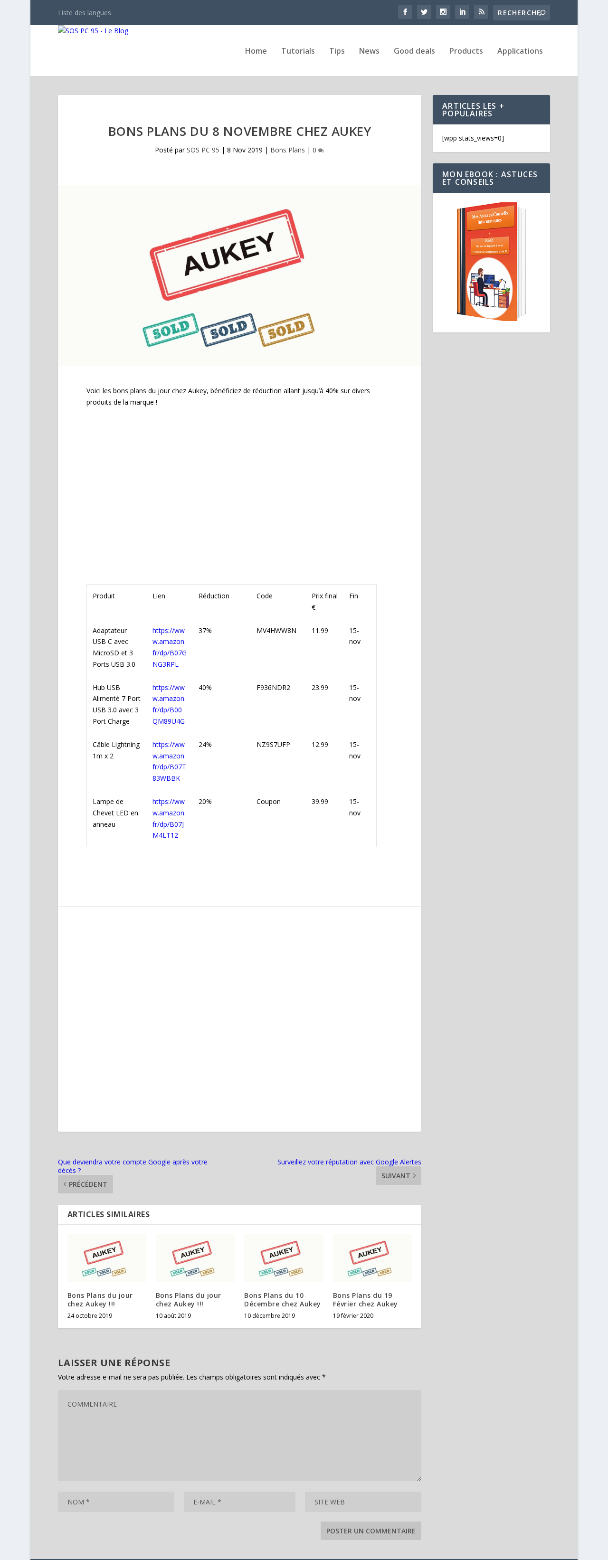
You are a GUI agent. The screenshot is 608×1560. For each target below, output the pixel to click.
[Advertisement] (239, 484)
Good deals (414, 51)
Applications (520, 51)
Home (256, 51)
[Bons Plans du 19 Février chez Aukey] (372, 1258)
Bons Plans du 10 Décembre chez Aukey (282, 1299)
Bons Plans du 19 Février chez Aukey (365, 1299)
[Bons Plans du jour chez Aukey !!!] (106, 1258)
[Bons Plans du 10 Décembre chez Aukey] (283, 1258)
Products (466, 51)
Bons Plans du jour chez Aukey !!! (100, 1299)
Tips (337, 51)
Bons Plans (287, 149)
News (369, 51)
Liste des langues (84, 12)
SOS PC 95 (203, 149)
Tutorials (298, 51)
